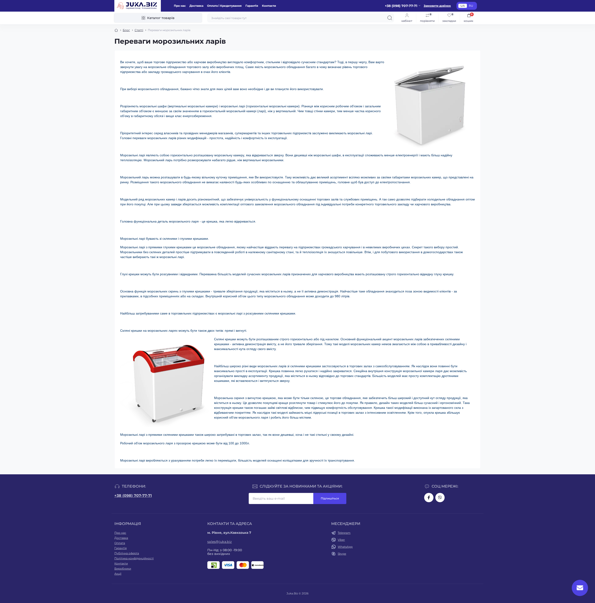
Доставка (196, 5)
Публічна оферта (126, 553)
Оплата (119, 543)
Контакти (269, 5)
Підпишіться (330, 498)
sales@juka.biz (219, 542)
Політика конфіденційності (134, 558)
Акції (117, 573)
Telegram (344, 532)
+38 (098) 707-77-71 (133, 495)
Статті (139, 30)
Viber (341, 539)
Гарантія (251, 5)
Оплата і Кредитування (224, 5)
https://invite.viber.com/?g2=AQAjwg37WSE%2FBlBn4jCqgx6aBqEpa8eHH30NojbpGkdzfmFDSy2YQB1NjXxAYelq (440, 497)
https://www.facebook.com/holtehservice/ (428, 497)
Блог (126, 30)
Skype (342, 553)
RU (471, 5)
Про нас (180, 5)
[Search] (390, 17)
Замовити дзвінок (437, 5)
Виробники (122, 568)
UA (462, 5)
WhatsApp (345, 546)
